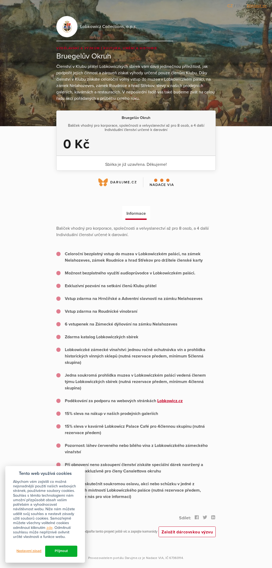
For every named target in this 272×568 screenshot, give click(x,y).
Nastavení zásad (28, 551)
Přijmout (61, 551)
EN (238, 6)
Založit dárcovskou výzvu (187, 532)
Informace (136, 213)
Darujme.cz (133, 558)
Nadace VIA (155, 558)
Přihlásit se (257, 6)
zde (49, 527)
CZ (230, 6)
